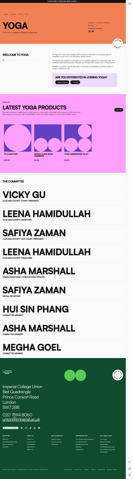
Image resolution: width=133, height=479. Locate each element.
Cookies (86, 469)
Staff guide (54, 444)
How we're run (31, 442)
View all (120, 110)
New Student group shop (107, 449)
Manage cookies (112, 469)
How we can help (56, 442)
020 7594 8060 (17, 414)
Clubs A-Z (5, 439)
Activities (13, 14)
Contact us (30, 439)
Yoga (26, 14)
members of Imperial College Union (25, 32)
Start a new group (8, 444)
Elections (78, 447)
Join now (75, 82)
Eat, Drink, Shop (106, 436)
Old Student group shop (107, 447)
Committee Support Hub (10, 442)
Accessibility (101, 469)
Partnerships (104, 452)
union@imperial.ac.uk (21, 419)
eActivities (6, 447)
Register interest (63, 82)
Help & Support (57, 436)
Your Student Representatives (84, 439)
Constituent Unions (81, 442)
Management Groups (82, 444)
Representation (81, 436)
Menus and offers (105, 442)
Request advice (56, 439)
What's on (30, 449)
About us (30, 436)
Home (6, 14)
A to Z (20, 14)
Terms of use (78, 469)
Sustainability (31, 444)
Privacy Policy (68, 469)
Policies (93, 469)
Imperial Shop (104, 444)
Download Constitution (95, 28)
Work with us (31, 447)
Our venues (103, 439)
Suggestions (79, 449)
